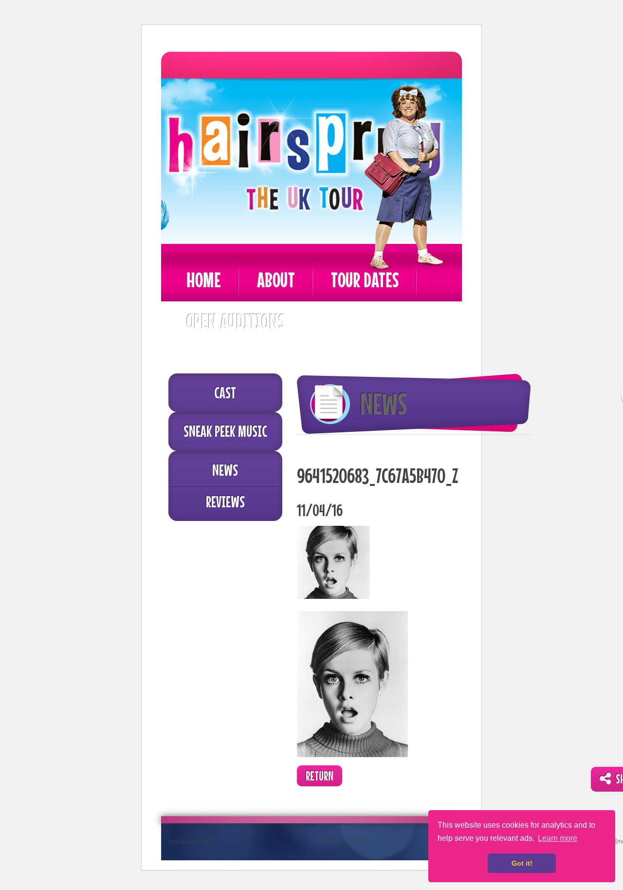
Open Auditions (235, 321)
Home (203, 280)
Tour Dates (365, 280)
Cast (225, 392)
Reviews (225, 501)
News (225, 470)
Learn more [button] (557, 838)
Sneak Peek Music (225, 431)
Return (319, 775)
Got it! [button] (522, 863)
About (276, 280)
